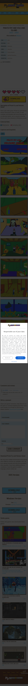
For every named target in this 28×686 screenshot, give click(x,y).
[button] (14, 361)
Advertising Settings (7, 352)
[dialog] (14, 343)
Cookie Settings (11, 353)
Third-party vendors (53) (15, 344)
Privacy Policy (18, 353)
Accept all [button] (20, 357)
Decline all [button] (7, 357)
